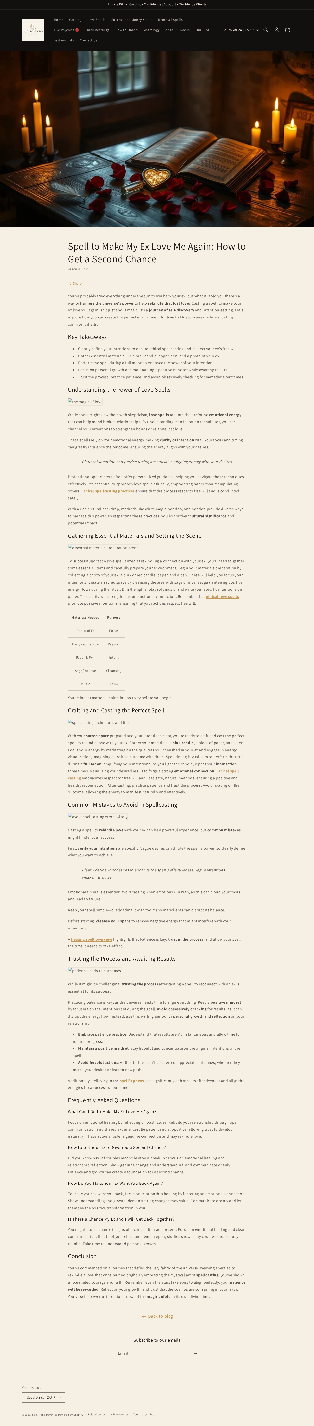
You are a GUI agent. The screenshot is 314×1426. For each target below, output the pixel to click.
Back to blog (160, 1316)
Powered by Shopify (70, 1414)
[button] (266, 30)
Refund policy (96, 1414)
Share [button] (77, 283)
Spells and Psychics (44, 1414)
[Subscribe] (195, 1353)
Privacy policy (119, 1414)
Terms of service (143, 1414)
